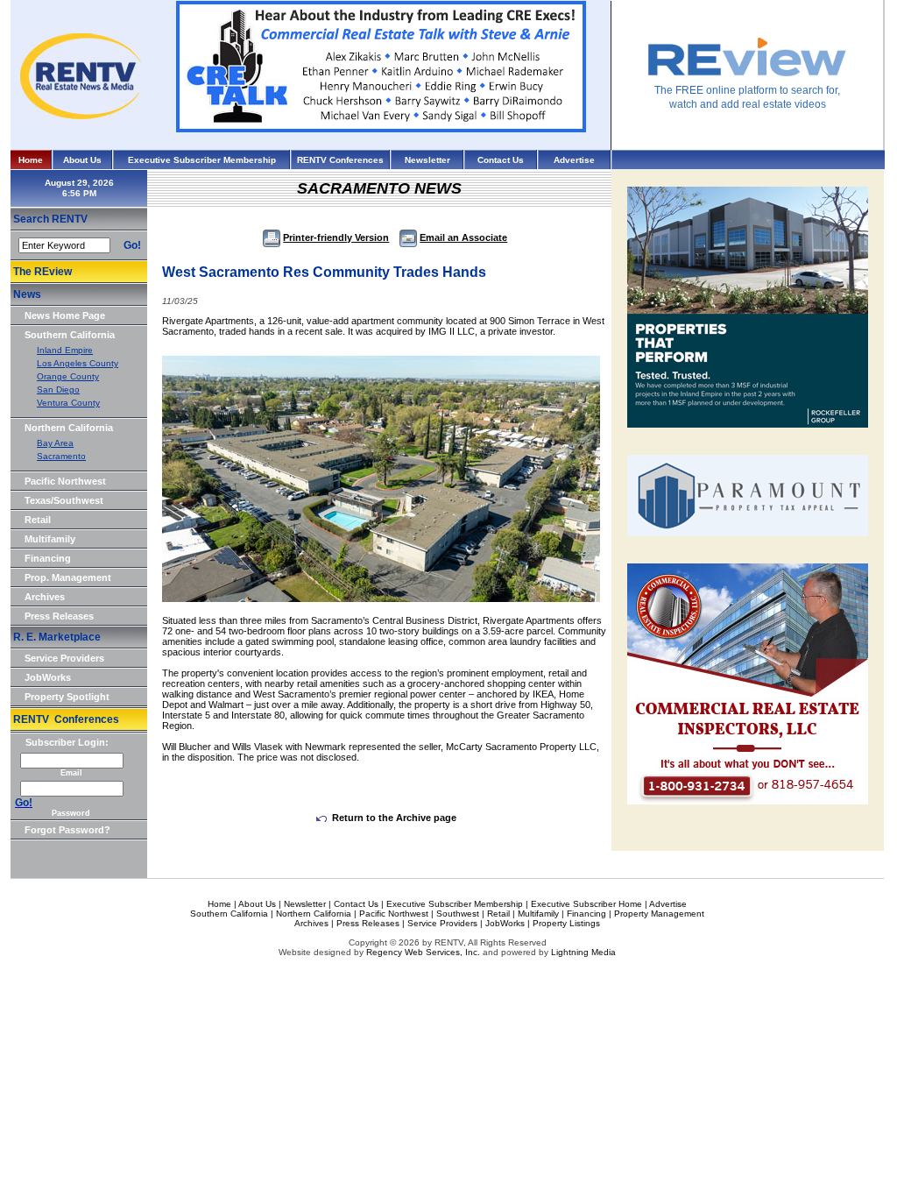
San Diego (58, 389)
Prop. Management (68, 577)
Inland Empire (65, 350)
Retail (38, 519)
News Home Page (65, 315)
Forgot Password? (67, 830)
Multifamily (50, 539)
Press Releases (59, 616)
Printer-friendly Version (336, 237)
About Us (82, 160)
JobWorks (48, 677)
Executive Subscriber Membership (202, 160)
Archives (45, 596)
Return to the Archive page (394, 817)
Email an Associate (463, 237)
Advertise (574, 160)
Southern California (70, 334)
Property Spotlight (67, 696)
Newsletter (427, 160)
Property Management (659, 913)
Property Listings (566, 923)
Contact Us (500, 160)
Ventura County (68, 402)
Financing (48, 558)
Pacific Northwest (65, 481)
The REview (42, 272)
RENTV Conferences (340, 160)
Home (30, 160)
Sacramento (61, 456)
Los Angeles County (77, 363)
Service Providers (64, 658)
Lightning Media (583, 952)
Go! (132, 245)
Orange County (68, 376)
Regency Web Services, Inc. (423, 952)
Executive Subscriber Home (586, 904)
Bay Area (55, 443)
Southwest (457, 913)
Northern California (69, 427)
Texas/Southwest (64, 500)
